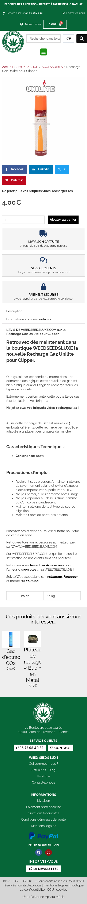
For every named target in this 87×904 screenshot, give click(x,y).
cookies (61, 889)
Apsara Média (55, 896)
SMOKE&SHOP (27, 67)
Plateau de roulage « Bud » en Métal (33, 665)
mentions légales (56, 885)
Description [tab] (14, 311)
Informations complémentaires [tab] (28, 319)
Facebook (70, 576)
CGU (50, 889)
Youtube (32, 581)
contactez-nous (29, 885)
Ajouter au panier (63, 219)
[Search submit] (81, 38)
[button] (43, 51)
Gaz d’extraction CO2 (15, 657)
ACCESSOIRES (52, 67)
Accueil (7, 67)
